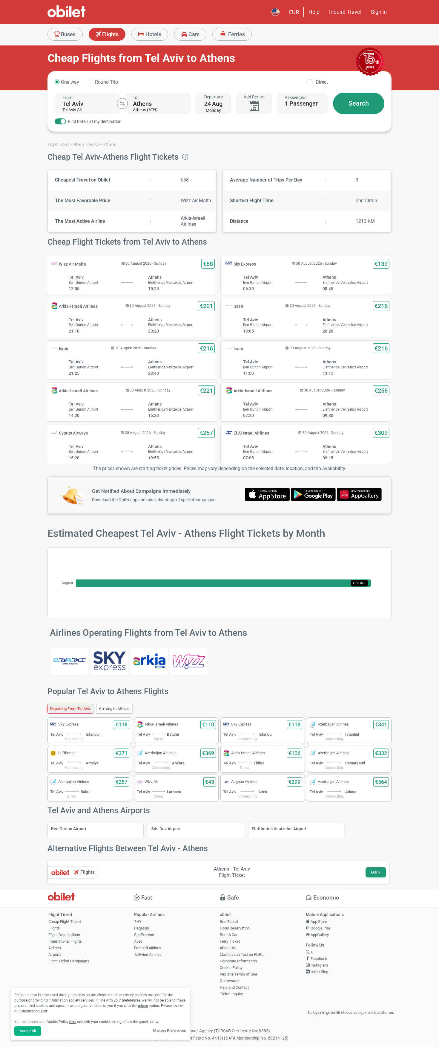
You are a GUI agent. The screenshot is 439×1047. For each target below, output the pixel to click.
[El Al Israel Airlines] (69, 661)
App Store (318, 921)
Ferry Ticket (230, 941)
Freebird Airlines (147, 948)
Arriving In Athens (114, 708)
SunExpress (144, 934)
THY (138, 921)
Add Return (254, 97)
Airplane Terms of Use (238, 974)
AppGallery (319, 934)
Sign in (379, 12)
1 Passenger (301, 103)
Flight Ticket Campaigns (68, 961)
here (72, 1022)
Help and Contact (234, 987)
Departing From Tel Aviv (70, 708)
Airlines (54, 948)
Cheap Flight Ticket (64, 921)
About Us (227, 948)
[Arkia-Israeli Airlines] (149, 661)
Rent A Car (228, 934)
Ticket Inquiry (231, 994)
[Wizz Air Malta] (189, 661)
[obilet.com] (80, 16)
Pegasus (141, 928)
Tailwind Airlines (148, 954)
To (135, 97)
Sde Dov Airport (166, 828)
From (67, 97)
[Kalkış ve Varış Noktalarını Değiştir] (122, 103)
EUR (294, 12)
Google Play (320, 928)
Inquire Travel (345, 12)
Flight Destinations (64, 934)
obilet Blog (319, 972)
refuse (143, 1006)
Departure (213, 97)
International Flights (65, 941)
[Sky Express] (109, 661)
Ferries (236, 34)
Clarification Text (34, 1011)
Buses (68, 34)
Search (359, 103)
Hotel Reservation (235, 928)
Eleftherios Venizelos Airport (279, 828)
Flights (110, 34)
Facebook (318, 958)
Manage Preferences (169, 1030)
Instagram (319, 965)
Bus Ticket (229, 921)
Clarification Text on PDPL (241, 954)
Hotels (152, 34)
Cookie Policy (231, 967)
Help (314, 12)
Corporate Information (238, 961)
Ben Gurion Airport (68, 828)
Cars (193, 34)
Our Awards (230, 981)
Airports (55, 954)
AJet (138, 941)
